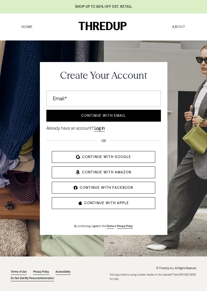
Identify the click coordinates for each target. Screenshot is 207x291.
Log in (99, 128)
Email (60, 98)
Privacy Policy (125, 226)
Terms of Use (19, 271)
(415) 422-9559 (187, 274)
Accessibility (63, 271)
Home (27, 27)
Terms (110, 226)
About (178, 27)
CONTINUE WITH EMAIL (103, 116)
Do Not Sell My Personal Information (32, 278)
